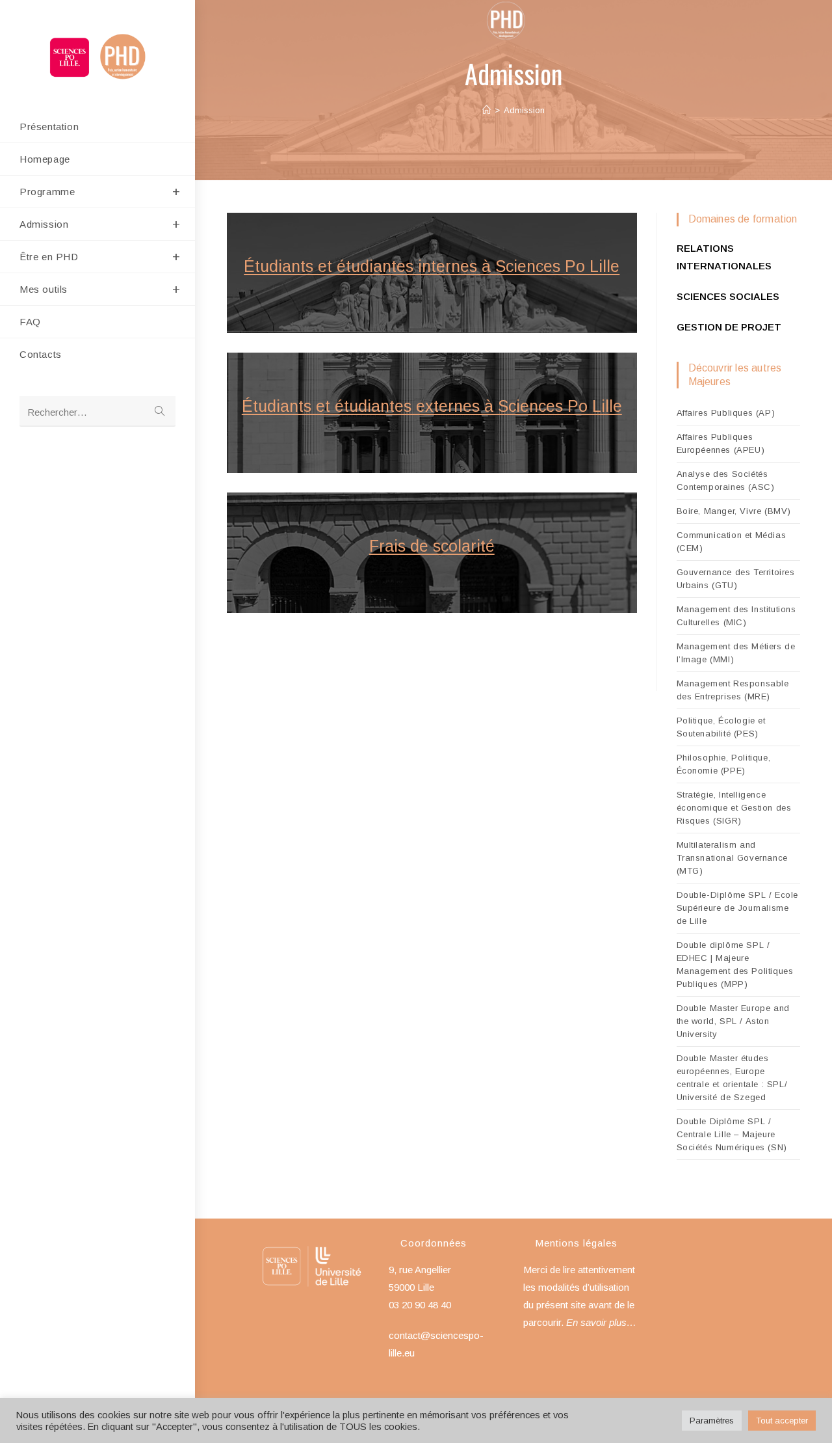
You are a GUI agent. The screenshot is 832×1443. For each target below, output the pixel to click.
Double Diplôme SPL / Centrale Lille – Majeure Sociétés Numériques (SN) (732, 1134)
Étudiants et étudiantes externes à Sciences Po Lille (432, 406)
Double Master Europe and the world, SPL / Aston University (733, 1021)
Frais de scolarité (432, 546)
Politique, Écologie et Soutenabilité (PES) (721, 727)
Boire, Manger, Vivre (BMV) (734, 511)
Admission (524, 110)
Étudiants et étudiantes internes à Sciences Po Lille (431, 266)
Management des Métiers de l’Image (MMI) (736, 652)
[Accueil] (486, 110)
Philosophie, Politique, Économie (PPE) (724, 764)
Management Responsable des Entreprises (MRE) (733, 690)
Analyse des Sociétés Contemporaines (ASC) (726, 480)
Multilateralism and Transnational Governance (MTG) (732, 858)
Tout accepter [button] (782, 1420)
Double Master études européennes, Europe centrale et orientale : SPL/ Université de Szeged (732, 1077)
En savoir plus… (601, 1322)
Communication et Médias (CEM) (731, 541)
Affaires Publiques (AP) (726, 413)
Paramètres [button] (712, 1420)
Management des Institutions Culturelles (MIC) (736, 615)
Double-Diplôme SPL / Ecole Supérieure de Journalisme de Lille (738, 908)
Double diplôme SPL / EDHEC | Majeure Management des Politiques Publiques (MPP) (735, 964)
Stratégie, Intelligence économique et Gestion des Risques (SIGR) (734, 808)
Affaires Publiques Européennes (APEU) (721, 443)
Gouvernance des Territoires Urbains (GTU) (736, 578)
